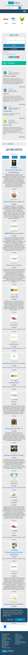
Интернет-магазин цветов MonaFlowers (14, 604)
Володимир (11, 120)
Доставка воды (5, 642)
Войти (14, 45)
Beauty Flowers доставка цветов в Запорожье (14, 363)
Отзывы (14, 189)
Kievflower (14, 502)
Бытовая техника (5, 637)
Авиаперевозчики (6, 634)
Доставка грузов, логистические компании (5, 645)
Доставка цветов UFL (14, 382)
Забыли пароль (5, 51)
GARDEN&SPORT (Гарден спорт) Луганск (14, 233)
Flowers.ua (14, 402)
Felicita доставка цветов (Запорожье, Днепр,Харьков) (14, 553)
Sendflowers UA (14, 297)
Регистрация (14, 49)
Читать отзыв (22, 87)
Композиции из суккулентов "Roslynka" (14, 455)
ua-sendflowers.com (14, 344)
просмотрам (5, 157)
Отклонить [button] (10, 619)
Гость (10, 71)
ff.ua (14, 533)
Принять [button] (20, 619)
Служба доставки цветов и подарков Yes (14, 201)
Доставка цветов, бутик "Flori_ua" (14, 428)
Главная (17, 634)
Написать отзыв (18, 635)
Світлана (11, 88)
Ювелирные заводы (6, 647)
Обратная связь (18, 636)
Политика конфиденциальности (20, 641)
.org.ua (14, 2)
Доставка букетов (6, 641)
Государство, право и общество (6, 639)
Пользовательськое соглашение (19, 638)
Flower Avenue (14, 483)
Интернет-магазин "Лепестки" (14, 265)
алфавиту (23, 157)
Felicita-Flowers (14, 325)
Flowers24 (14, 573)
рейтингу (15, 157)
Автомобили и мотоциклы (5, 636)
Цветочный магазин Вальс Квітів (14, 170)
